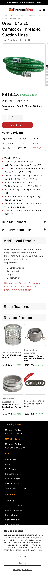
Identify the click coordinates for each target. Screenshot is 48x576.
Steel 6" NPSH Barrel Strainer (11, 356)
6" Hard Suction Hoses (11, 19)
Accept (23, 556)
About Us (9, 501)
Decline (22, 563)
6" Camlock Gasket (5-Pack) (35, 405)
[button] (3, 10)
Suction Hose (32, 16)
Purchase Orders (13, 474)
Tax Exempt (10, 469)
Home (4, 16)
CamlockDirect (12, 483)
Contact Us (10, 459)
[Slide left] (19, 90)
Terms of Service (13, 505)
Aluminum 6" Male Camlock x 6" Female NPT (11, 406)
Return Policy (11, 515)
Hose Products (17, 16)
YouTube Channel (13, 478)
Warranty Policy (12, 520)
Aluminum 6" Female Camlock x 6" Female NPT (34, 358)
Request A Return (13, 510)
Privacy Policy (35, 550)
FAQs (7, 464)
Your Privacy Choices (15, 488)
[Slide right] (29, 90)
